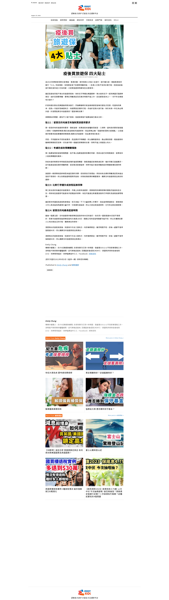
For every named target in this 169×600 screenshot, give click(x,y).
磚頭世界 (80, 20)
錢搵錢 (72, 20)
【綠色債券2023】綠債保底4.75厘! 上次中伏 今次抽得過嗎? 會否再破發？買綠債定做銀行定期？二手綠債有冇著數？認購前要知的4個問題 (104, 493)
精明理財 (63, 20)
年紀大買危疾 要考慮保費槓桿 (58, 372)
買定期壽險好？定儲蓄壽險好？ (100, 372)
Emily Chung (62, 265)
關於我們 (41, 3)
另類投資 (89, 20)
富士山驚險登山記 (94, 450)
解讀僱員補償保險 (53, 409)
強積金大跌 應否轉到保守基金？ (100, 409)
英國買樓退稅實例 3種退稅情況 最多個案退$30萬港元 (63, 490)
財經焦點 (54, 20)
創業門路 (98, 20)
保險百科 (92, 253)
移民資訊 (108, 20)
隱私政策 (53, 3)
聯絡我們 (47, 3)
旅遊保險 (49, 270)
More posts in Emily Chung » (115, 338)
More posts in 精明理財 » (116, 415)
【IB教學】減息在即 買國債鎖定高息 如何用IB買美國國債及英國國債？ (64, 451)
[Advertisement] (85, 293)
